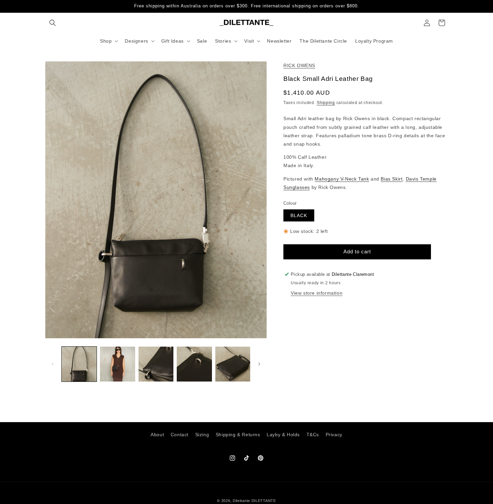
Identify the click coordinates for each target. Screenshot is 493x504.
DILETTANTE (264, 501)
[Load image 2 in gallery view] (117, 364)
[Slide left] (52, 364)
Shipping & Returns (238, 434)
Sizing (202, 434)
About (157, 434)
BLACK (298, 215)
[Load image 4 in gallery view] (194, 364)
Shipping (326, 102)
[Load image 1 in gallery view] (79, 364)
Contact (179, 434)
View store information (316, 293)
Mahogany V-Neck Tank (342, 178)
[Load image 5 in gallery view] (232, 364)
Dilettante (241, 501)
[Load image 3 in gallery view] (156, 364)
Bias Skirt (391, 178)
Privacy (334, 434)
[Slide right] (259, 364)
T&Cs (313, 434)
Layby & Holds (283, 434)
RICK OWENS (299, 65)
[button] (52, 22)
